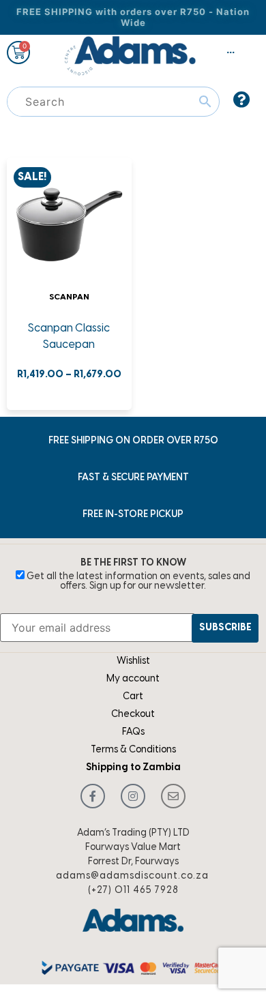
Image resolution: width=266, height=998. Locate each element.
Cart (133, 697)
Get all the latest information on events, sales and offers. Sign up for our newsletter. (137, 581)
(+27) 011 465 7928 (133, 890)
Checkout (133, 714)
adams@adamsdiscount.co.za (132, 876)
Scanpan (69, 297)
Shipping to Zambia (133, 768)
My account (133, 679)
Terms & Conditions (133, 750)
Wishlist (133, 661)
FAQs (133, 732)
